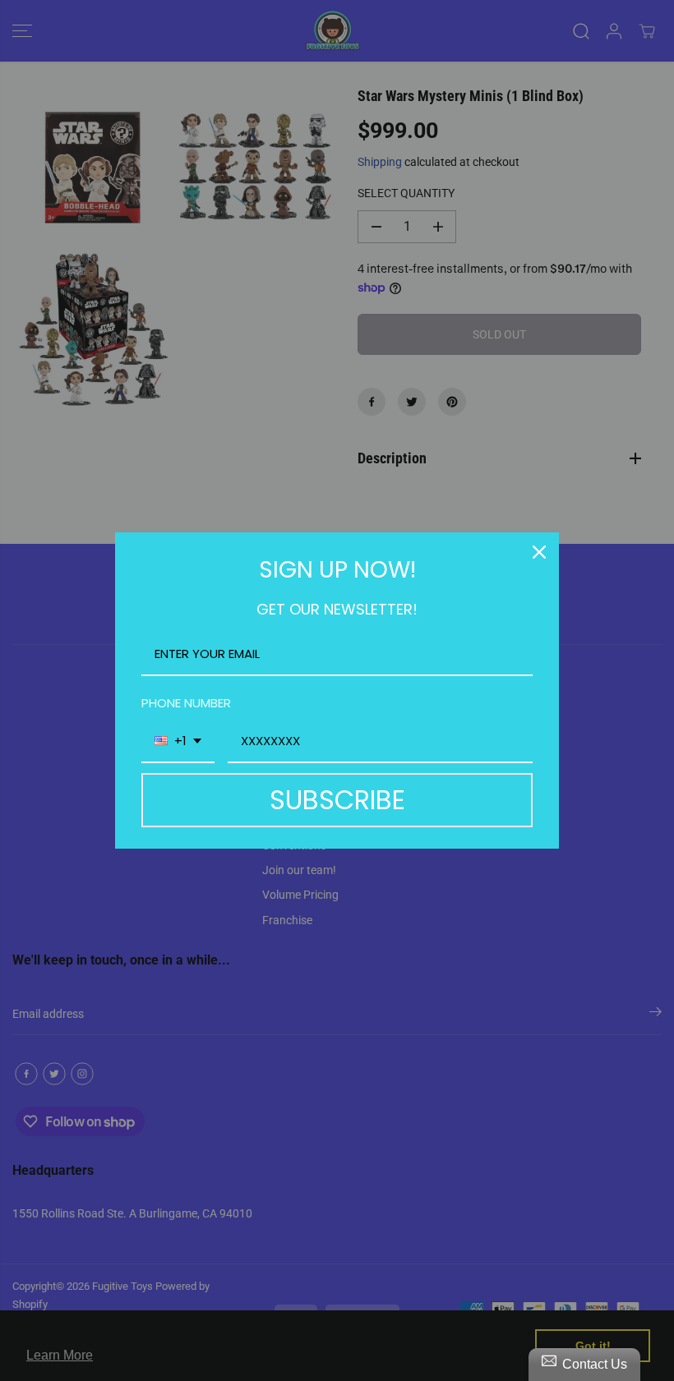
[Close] (539, 552)
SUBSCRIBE (337, 799)
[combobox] (178, 741)
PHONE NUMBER (186, 702)
